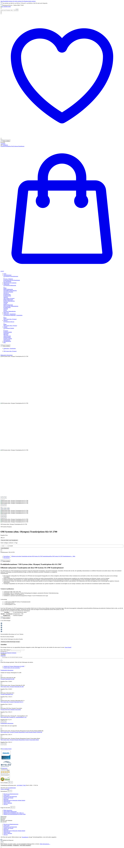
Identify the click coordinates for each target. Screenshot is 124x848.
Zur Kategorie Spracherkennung (10, 276)
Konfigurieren (16, 845)
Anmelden (3, 143)
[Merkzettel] (62, 137)
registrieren (5, 145)
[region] (62, 439)
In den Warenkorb (4, 548)
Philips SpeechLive (7, 810)
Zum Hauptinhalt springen (7, 1)
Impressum (5, 799)
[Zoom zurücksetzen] (5, 509)
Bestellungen (21, 146)
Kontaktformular (12, 787)
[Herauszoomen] (2, 509)
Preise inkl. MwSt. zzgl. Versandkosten (9, 540)
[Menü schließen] (4, 323)
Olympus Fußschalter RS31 (7, 694)
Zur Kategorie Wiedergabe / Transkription (12, 315)
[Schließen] (1, 507)
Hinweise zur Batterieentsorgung (10, 794)
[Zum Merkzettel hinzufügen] (1, 550)
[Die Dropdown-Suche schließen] (17, 10)
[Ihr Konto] (1, 138)
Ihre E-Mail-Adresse (6, 649)
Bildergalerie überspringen (7, 355)
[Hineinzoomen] (8, 509)
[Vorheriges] (2, 497)
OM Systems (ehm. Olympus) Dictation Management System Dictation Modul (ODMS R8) (21, 732)
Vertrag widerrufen (5, 789)
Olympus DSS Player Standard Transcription (11, 709)
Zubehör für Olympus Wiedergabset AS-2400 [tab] (13, 666)
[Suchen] (14, 10)
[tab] (39, 556)
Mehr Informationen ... (45, 844)
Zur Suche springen (17, 1)
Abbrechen (3, 655)
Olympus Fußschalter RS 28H (7, 679)
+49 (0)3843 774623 (21, 785)
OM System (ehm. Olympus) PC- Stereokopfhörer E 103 (13, 717)
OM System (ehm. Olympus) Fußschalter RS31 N (12, 702)
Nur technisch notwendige (6, 845)
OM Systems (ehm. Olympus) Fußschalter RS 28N (12, 686)
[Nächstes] (5, 497)
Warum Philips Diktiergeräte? (10, 811)
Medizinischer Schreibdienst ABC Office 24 (13, 812)
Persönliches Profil (9, 146)
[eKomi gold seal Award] (2, 779)
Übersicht (3, 146)
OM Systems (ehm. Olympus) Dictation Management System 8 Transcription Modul (20, 739)
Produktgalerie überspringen (7, 670)
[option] (5, 776)
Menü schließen (6, 141)
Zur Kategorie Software (8, 321)
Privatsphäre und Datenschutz (10, 796)
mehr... (8, 777)
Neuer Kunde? (68, 647)
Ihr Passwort (4, 651)
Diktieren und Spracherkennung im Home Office (14, 814)
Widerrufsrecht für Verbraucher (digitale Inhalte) (14, 800)
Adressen (16, 146)
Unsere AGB (6, 795)
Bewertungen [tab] (6, 557)
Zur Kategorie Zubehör (8, 328)
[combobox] (7, 10)
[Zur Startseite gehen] (6, 6)
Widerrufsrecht (6, 801)
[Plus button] (8, 546)
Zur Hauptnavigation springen (29, 1)
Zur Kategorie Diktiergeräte (9, 285)
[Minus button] (2, 546)
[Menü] (1, 8)
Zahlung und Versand (8, 797)
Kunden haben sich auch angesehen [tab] (11, 667)
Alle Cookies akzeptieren (25, 845)
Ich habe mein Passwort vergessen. (8, 652)
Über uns (5, 804)
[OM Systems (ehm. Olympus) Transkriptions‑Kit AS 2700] (14, 356)
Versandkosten (25, 837)
